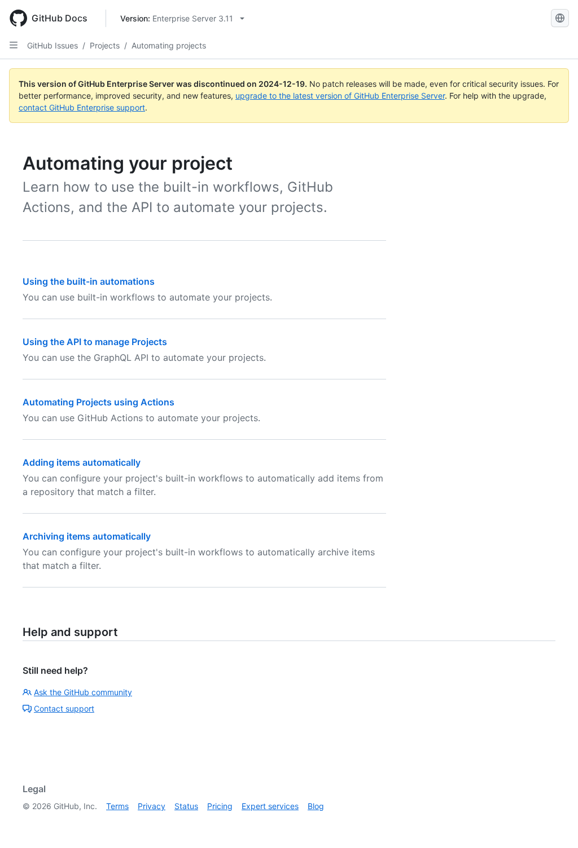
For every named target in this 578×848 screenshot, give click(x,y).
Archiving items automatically (87, 536)
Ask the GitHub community (83, 692)
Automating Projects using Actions (98, 402)
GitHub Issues (52, 45)
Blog (316, 806)
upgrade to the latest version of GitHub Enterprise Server (340, 95)
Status (186, 806)
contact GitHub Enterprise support (82, 107)
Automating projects (169, 45)
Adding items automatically (82, 462)
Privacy (151, 806)
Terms (117, 806)
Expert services (270, 806)
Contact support (64, 708)
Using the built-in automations (89, 281)
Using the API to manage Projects (95, 341)
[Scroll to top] (553, 823)
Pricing (220, 806)
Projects (105, 45)
